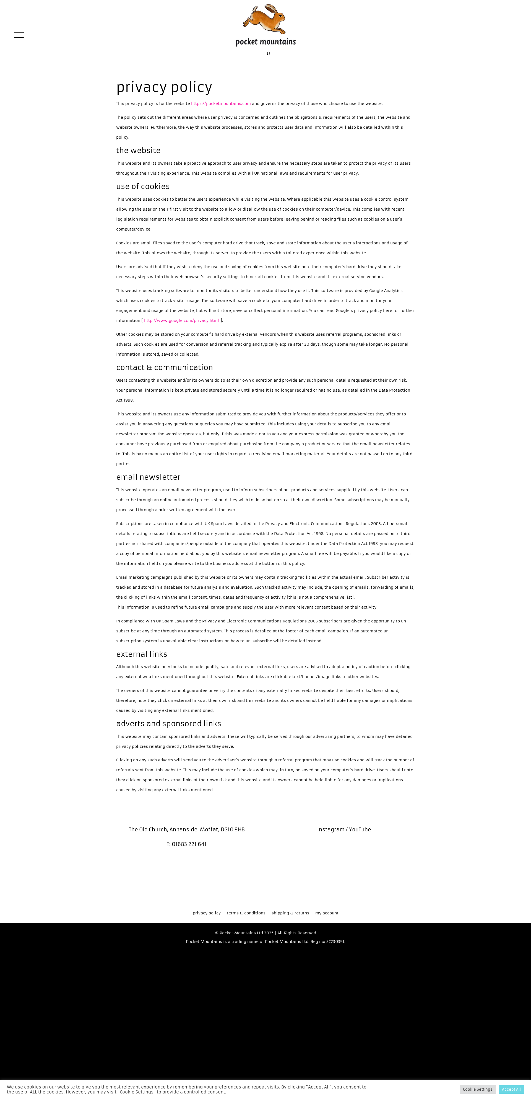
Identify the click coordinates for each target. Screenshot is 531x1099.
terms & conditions (246, 913)
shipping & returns (290, 913)
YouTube (360, 829)
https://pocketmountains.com (220, 103)
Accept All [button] (511, 1089)
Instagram (331, 829)
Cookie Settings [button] (478, 1089)
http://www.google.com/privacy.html (182, 320)
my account (327, 913)
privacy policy (207, 913)
